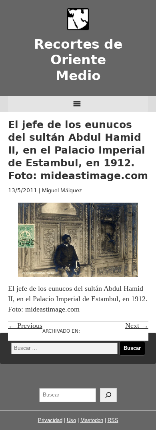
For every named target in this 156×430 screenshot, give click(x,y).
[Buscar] (108, 395)
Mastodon (91, 420)
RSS (113, 420)
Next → (136, 325)
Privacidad (50, 420)
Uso (71, 420)
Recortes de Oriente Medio (78, 60)
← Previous (25, 325)
